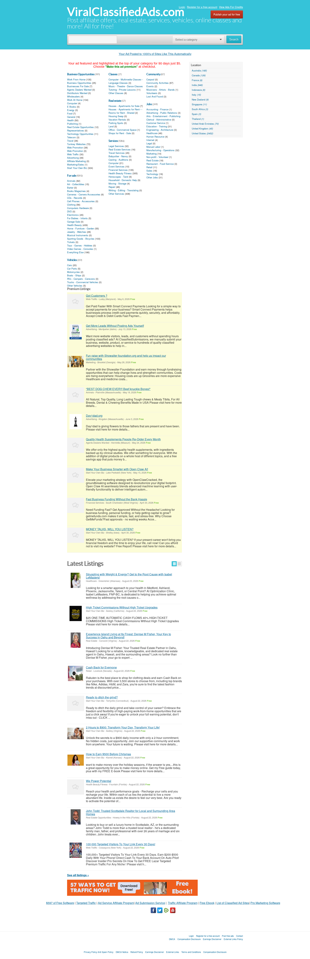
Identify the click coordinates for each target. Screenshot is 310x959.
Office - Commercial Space (123, 129)
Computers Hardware (78, 208)
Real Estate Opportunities (80, 127)
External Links (172, 952)
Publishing (72, 123)
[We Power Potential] (75, 787)
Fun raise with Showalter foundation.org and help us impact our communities (126, 357)
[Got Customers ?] (75, 301)
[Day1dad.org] (75, 421)
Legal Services (116, 146)
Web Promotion (75, 147)
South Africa (200, 109)
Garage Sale (73, 221)
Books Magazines (76, 191)
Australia (199, 70)
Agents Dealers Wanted (79, 89)
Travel (70, 140)
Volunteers (151, 93)
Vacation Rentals (117, 119)
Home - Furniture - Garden (80, 228)
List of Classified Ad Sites (233, 903)
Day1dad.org (94, 416)
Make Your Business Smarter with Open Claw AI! (117, 469)
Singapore (199, 104)
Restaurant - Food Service (160, 163)
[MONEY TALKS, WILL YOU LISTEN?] (75, 535)
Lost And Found (154, 96)
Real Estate (152, 160)
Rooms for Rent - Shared (121, 112)
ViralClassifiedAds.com (125, 11)
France (197, 80)
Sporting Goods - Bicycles (80, 238)
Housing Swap (116, 116)
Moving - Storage (117, 183)
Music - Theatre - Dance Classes (126, 86)
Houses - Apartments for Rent (124, 109)
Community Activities (157, 83)
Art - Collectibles (75, 184)
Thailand (198, 119)
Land (111, 126)
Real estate (115, 100)
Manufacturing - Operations (160, 150)
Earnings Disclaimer (212, 939)
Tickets (71, 242)
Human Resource (155, 136)
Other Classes (116, 93)
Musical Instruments (77, 235)
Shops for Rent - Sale (120, 133)
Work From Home (76, 79)
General (71, 117)
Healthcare (152, 133)
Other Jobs (152, 177)
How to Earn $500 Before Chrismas (108, 754)
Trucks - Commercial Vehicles (82, 282)
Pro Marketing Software (265, 903)
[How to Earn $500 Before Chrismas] (75, 760)
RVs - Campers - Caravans (81, 278)
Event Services (117, 166)
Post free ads (228, 935)
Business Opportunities (80, 74)
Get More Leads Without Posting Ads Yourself (115, 326)
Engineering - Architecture (159, 129)
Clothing (71, 204)
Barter (70, 187)
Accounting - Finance (157, 109)
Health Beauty (74, 225)
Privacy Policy (90, 952)
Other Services (116, 193)
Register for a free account (202, 7)
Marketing (151, 153)
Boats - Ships (74, 275)
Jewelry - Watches (76, 232)
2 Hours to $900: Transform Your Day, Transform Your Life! (123, 727)
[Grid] (179, 563)
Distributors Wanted (77, 93)
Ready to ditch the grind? (102, 697)
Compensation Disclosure (189, 939)
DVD (69, 211)
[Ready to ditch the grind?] (75, 703)
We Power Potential (98, 781)
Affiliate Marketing (76, 161)
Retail (149, 167)
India (197, 85)
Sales (149, 170)
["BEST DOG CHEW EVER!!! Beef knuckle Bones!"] (75, 395)
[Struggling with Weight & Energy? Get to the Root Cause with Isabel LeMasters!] (75, 580)
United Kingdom (202, 128)
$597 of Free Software (60, 903)
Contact (239, 935)
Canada (199, 75)
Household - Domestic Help (123, 180)
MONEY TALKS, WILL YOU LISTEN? (109, 529)
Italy (196, 94)
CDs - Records (74, 198)
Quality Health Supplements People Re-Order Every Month (123, 439)
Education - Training (156, 126)
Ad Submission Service (150, 903)
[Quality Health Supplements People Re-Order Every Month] (75, 445)
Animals (71, 180)
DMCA (172, 939)
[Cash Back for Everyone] (75, 673)
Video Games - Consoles (80, 249)
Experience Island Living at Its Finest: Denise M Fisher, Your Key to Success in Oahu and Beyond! (128, 635)
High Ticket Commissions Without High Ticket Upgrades (122, 607)
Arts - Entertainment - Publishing (163, 116)
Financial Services (118, 170)
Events (150, 86)
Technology (152, 174)
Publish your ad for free (226, 14)
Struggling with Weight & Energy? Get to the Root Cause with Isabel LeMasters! (129, 576)
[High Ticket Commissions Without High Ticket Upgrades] (75, 613)
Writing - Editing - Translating (123, 190)
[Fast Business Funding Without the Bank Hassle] (75, 505)
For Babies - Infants (77, 218)
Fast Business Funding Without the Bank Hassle (116, 499)
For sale (71, 175)
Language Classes (118, 83)
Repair (112, 187)
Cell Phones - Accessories (81, 201)
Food (69, 113)
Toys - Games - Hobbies (79, 245)
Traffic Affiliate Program (183, 903)
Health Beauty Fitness (120, 173)
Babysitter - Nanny (118, 156)
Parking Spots (116, 123)
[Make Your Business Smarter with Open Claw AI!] (75, 475)
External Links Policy (233, 939)
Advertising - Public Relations (161, 112)
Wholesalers (73, 96)
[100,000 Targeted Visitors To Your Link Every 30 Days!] (75, 850)
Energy (70, 110)
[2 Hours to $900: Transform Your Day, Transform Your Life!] (75, 733)
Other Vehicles (74, 285)
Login (182, 7)
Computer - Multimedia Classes (125, 79)
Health (70, 120)
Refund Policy (136, 952)
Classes (113, 74)
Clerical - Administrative (158, 119)
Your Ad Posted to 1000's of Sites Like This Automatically (155, 54)
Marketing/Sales (75, 164)
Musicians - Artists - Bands (160, 89)
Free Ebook (207, 903)
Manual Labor (153, 146)
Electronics (73, 215)
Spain (196, 114)
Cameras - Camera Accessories (83, 194)
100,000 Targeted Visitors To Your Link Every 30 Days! (120, 844)
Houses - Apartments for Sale (124, 106)
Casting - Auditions (118, 159)
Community (153, 74)
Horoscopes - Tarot (118, 176)
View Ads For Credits (231, 7)
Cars (69, 265)
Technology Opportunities (80, 134)
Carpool (150, 79)
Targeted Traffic (86, 903)
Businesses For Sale (78, 86)
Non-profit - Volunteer (157, 157)
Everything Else (75, 252)
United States (202, 133)
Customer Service (155, 123)
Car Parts (72, 268)
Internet (150, 140)
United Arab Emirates (205, 123)
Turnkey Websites (76, 144)
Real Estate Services (120, 149)
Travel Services (117, 153)
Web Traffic (73, 154)
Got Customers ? (96, 296)
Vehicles (72, 259)
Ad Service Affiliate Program (116, 903)
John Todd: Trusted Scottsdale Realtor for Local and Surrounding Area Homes (130, 812)
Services (113, 140)
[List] (174, 563)
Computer (72, 103)
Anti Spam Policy (105, 952)
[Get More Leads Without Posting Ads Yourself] (75, 331)
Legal (149, 143)
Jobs (149, 104)
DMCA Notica (122, 952)
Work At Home (74, 100)
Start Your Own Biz (77, 168)
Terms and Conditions (191, 952)
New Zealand (200, 99)
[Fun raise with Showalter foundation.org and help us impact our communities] (75, 361)
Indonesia (198, 90)
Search (233, 39)
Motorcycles (73, 272)
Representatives (75, 130)
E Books (71, 106)
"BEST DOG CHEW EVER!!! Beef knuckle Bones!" (118, 389)
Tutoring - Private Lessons (122, 89)
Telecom (71, 137)
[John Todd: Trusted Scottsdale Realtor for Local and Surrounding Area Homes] (75, 817)
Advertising (73, 157)
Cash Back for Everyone (101, 667)
